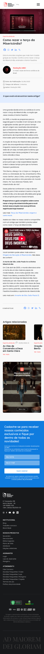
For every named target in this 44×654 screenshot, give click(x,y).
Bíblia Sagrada (8, 541)
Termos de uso (8, 582)
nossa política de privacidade (22, 479)
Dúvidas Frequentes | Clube (13, 572)
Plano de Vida (8, 543)
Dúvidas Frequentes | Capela (13, 579)
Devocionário (8, 539)
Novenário (7, 536)
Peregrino (6, 561)
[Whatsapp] (8, 49)
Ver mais (6, 354)
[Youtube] (10, 512)
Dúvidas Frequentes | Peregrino (14, 577)
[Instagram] (3, 512)
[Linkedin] (15, 49)
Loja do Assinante (9, 559)
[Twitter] (12, 49)
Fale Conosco (8, 569)
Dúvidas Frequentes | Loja (12, 574)
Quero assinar (22, 471)
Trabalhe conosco (10, 526)
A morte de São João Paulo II (27, 295)
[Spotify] (14, 512)
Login (5, 556)
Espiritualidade (9, 36)
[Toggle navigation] (38, 4)
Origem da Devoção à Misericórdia (17, 255)
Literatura (6, 546)
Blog (4, 523)
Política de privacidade (11, 584)
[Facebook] (4, 49)
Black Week (7, 528)
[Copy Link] (19, 49)
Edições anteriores (10, 548)
